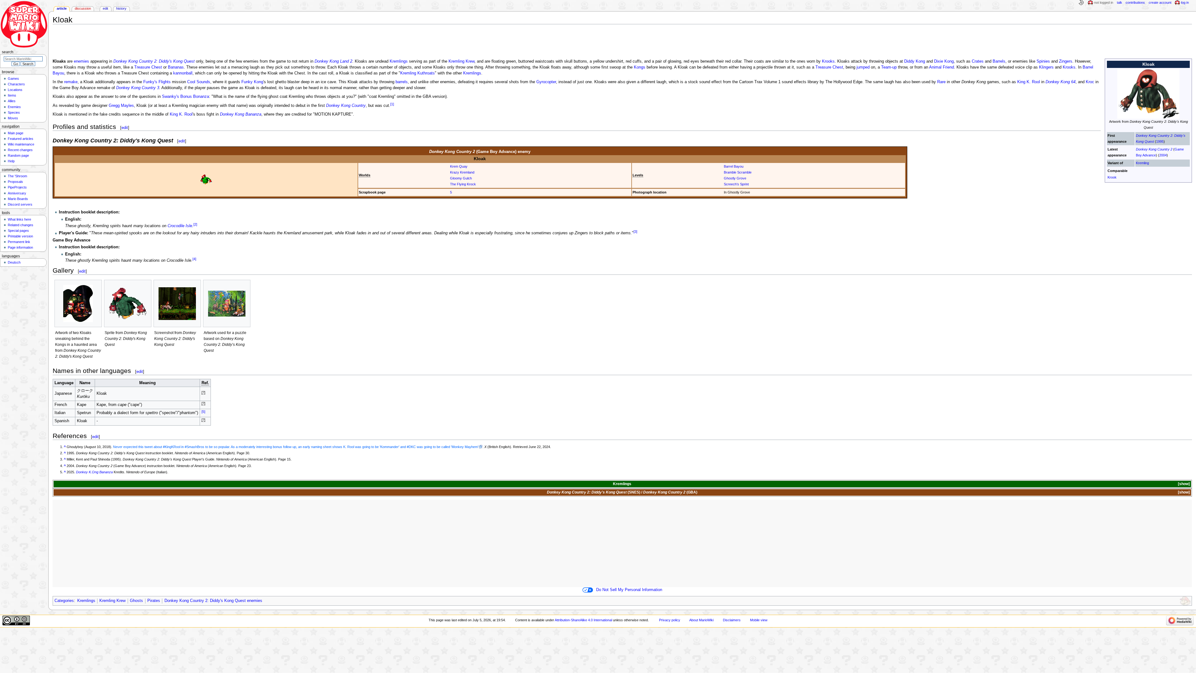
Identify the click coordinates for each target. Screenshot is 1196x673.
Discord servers (20, 204)
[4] (194, 259)
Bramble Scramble (738, 172)
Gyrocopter (546, 82)
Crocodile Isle (180, 226)
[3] (635, 231)
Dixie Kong (944, 61)
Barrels (999, 61)
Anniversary (17, 193)
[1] (392, 104)
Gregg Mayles (121, 106)
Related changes (20, 225)
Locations (15, 90)
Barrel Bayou (733, 166)
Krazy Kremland (462, 172)
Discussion (83, 8)
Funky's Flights (157, 82)
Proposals (15, 182)
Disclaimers (732, 620)
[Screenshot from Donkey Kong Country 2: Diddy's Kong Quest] (177, 303)
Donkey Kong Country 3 (137, 88)
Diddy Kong (914, 61)
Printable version (20, 236)
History (121, 8)
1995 (1160, 141)
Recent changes (20, 150)
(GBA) (670, 492)
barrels (402, 82)
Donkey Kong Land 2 (333, 61)
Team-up (889, 67)
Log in (1185, 2)
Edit (105, 8)
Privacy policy (669, 620)
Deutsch (14, 262)
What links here (19, 219)
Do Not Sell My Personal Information (629, 590)
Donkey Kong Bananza (240, 114)
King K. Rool (1028, 82)
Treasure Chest (148, 67)
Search (7, 52)
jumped (863, 67)
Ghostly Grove (735, 178)
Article (62, 8)
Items (12, 95)
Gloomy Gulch (461, 178)
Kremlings (399, 61)
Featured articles (20, 139)
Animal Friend (941, 67)
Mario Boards (18, 199)
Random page (18, 155)
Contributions (1135, 2)
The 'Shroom (17, 176)
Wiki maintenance (21, 144)
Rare (941, 82)
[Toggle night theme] (1081, 3)
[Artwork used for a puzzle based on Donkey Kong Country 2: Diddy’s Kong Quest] (226, 304)
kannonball (182, 73)
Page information (20, 247)
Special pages (18, 230)
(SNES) (593, 492)
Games (13, 78)
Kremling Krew (461, 61)
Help (11, 161)
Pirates (153, 601)
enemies (81, 61)
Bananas (176, 67)
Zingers (1065, 61)
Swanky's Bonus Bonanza (185, 96)
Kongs (639, 67)
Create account (1160, 2)
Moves (13, 118)
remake (71, 82)
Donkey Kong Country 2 (1154, 149)
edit (124, 127)
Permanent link (19, 242)
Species (14, 112)
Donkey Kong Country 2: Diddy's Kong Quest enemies (213, 601)
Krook (1112, 177)
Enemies (14, 107)
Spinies (1043, 61)
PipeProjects (17, 187)
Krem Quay (458, 166)
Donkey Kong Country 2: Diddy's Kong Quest (154, 61)
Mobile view (758, 620)
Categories (64, 601)
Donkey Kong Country (346, 106)
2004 (1163, 155)
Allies (12, 101)
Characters (16, 84)
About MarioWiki (701, 620)
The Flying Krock (463, 184)
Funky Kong (252, 82)
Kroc (1090, 82)
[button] (1183, 484)
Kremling (1142, 163)
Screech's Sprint (736, 184)
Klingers (1046, 67)
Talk (1119, 2)
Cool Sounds (198, 82)
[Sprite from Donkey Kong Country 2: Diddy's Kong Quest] (127, 303)
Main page (15, 133)
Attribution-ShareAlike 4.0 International (583, 620)
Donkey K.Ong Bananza (94, 472)
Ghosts (136, 601)
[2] (195, 224)
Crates (978, 61)
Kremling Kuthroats (417, 73)
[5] (203, 411)
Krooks (828, 61)
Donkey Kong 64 (1060, 82)
